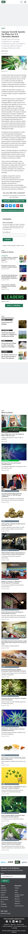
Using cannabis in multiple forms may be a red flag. (13, 762)
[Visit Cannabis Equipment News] (17, 862)
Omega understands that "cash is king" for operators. (12, 438)
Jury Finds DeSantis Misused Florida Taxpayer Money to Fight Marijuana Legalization (9, 277)
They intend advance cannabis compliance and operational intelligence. (13, 733)
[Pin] (17, 205)
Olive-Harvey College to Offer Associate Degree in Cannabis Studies (8, 345)
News (3, 28)
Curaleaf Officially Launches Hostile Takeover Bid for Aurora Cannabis (11, 843)
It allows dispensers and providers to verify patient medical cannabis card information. (12, 528)
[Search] (21, 2)
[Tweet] (14, 205)
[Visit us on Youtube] (17, 921)
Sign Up (5, 881)
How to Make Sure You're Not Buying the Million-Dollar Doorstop (12, 434)
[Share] (6, 205)
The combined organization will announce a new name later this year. (13, 467)
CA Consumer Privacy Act (20, 926)
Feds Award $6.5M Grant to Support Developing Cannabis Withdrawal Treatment (13, 670)
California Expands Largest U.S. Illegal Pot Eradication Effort (9, 334)
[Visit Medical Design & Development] (3, 862)
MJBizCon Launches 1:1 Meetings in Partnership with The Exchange (11, 582)
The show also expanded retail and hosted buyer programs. (12, 585)
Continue (8, 239)
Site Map (14, 928)
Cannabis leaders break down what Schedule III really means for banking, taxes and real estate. (13, 616)
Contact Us (6, 924)
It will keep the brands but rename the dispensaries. (11, 557)
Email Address (7, 232)
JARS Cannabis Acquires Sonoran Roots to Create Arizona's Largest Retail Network (13, 553)
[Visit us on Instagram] (20, 921)
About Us (13, 924)
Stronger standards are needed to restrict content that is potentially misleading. (12, 791)
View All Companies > (14, 305)
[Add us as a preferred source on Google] (21, 205)
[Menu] (25, 2)
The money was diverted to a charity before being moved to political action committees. (12, 499)
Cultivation (5, 330)
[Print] (2, 205)
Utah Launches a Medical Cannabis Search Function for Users (8, 286)
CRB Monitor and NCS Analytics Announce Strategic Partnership (13, 729)
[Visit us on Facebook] (7, 921)
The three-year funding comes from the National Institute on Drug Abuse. (13, 673)
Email (2, 873)
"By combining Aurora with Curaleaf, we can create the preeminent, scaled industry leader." (13, 847)
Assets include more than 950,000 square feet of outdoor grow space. (13, 702)
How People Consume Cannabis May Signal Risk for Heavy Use (13, 758)
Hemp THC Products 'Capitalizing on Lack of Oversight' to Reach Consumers (13, 787)
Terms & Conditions (8, 926)
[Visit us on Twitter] (10, 921)
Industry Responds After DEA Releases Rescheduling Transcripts (12, 612)
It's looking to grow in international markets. (12, 819)
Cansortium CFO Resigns (6, 323)
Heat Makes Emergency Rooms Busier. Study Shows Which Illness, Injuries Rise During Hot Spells (14, 642)
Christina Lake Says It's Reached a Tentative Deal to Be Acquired (13, 699)
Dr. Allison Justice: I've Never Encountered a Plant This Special (9, 259)
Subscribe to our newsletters (14, 201)
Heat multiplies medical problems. (10, 646)
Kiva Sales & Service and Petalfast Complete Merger (9, 266)
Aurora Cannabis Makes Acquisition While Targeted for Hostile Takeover (13, 816)
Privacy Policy (20, 924)
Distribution (5, 460)
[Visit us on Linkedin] (13, 921)
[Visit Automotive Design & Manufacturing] (24, 862)
